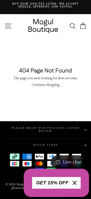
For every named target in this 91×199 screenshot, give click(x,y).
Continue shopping (45, 85)
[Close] (75, 183)
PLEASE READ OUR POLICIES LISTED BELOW (46, 129)
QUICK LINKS (45, 144)
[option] (45, 5)
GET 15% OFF (52, 182)
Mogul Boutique (43, 26)
